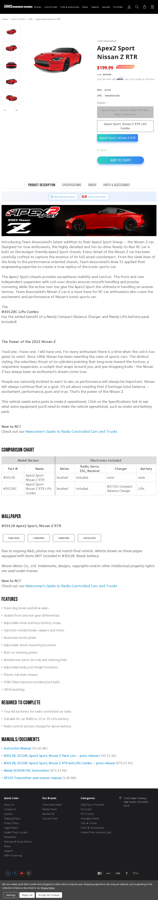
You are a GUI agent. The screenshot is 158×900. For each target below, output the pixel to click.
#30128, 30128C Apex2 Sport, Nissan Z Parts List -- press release (51, 755)
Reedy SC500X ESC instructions (26, 770)
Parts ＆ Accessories (92, 827)
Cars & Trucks (50, 7)
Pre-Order (118, 7)
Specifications (71, 185)
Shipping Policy (12, 818)
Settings (11, 895)
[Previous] (4, 110)
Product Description (41, 185)
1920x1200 (89, 538)
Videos (92, 185)
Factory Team (50, 818)
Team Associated (52, 804)
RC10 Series (87, 814)
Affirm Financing (13, 855)
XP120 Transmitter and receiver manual (33, 778)
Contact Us (10, 809)
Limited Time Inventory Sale (96, 832)
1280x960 (38, 538)
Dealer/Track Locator (16, 832)
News (85, 7)
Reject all (27, 895)
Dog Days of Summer (93, 804)
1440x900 (63, 538)
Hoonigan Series (90, 818)
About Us (9, 804)
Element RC (48, 814)
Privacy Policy (11, 823)
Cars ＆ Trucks (89, 823)
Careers (8, 814)
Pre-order (86, 809)
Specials (106, 7)
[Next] (16, 110)
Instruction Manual (17, 748)
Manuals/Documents (65, 196)
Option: (102, 103)
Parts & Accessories (69, 7)
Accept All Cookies (49, 895)
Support (95, 7)
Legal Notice (11, 827)
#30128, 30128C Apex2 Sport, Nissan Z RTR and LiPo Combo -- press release (59, 763)
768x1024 (13, 538)
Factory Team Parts (97, 196)
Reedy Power (49, 809)
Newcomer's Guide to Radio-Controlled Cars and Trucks (71, 431)
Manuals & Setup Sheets (18, 841)
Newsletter (10, 837)
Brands (37, 7)
